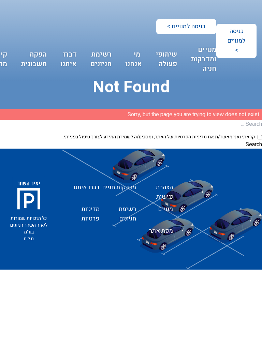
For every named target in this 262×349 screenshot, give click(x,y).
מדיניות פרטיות (91, 213)
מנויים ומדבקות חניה (203, 59)
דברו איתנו (68, 59)
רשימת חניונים (101, 59)
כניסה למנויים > (236, 41)
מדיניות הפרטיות (190, 136)
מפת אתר (161, 231)
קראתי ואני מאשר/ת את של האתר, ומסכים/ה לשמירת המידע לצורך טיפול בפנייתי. (159, 137)
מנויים (165, 209)
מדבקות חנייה (119, 187)
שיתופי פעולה (166, 59)
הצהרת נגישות (164, 192)
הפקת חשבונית (34, 59)
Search (254, 144)
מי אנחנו (133, 59)
